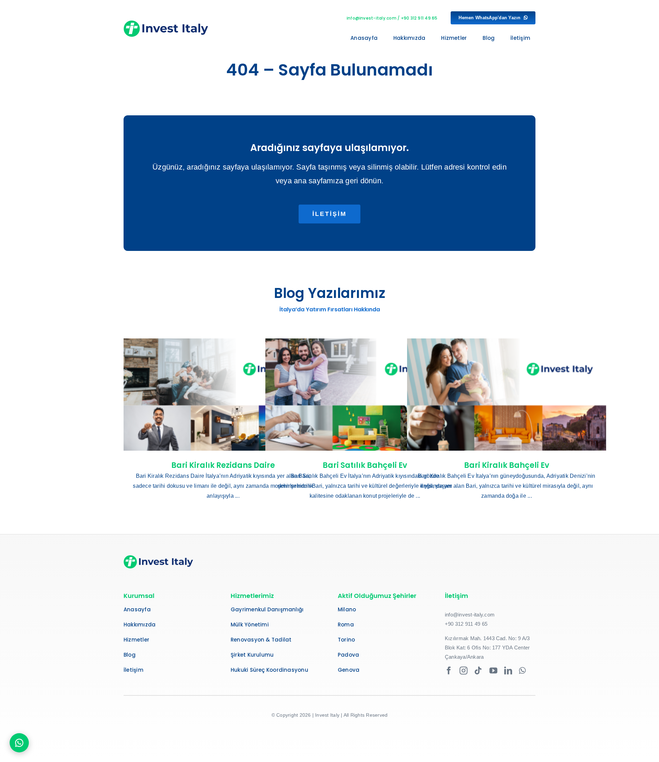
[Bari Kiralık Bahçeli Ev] (506, 394)
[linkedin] (508, 670)
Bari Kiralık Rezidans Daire (223, 465)
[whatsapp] (522, 670)
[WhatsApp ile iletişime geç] (19, 742)
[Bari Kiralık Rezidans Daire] (223, 394)
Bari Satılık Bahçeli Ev (365, 465)
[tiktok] (478, 670)
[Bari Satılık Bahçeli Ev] (364, 394)
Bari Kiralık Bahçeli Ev (506, 465)
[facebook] (449, 670)
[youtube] (493, 670)
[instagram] (463, 670)
